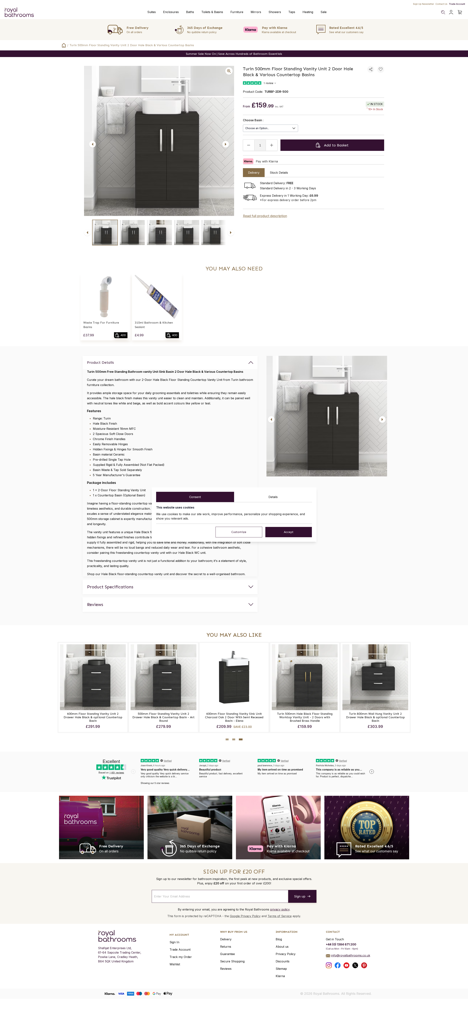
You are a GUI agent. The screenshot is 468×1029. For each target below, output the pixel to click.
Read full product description (265, 216)
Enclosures (171, 12)
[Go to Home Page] (64, 45)
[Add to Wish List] (380, 69)
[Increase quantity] (271, 145)
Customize (238, 532)
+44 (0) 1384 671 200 (341, 944)
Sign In (174, 942)
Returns (225, 946)
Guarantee (227, 954)
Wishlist (175, 964)
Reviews (226, 968)
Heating (307, 12)
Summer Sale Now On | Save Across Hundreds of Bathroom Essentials (234, 54)
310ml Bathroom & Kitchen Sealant (154, 325)
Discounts (282, 961)
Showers (274, 12)
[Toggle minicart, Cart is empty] (460, 12)
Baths (190, 12)
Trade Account (457, 4)
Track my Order (181, 957)
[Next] (225, 144)
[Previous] (92, 144)
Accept (288, 532)
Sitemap (281, 968)
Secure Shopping (232, 961)
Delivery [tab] (253, 172)
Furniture (236, 12)
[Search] (443, 12)
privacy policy (279, 909)
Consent (195, 497)
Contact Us (441, 4)
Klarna (280, 976)
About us (282, 946)
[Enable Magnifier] (229, 71)
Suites (151, 12)
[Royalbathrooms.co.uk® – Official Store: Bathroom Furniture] (19, 12)
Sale (324, 12)
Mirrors (256, 12)
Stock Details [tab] (279, 172)
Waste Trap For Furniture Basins (101, 325)
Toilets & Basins (212, 12)
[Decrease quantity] (249, 145)
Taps (291, 12)
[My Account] (451, 12)
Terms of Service (280, 916)
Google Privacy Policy (245, 916)
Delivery (226, 939)
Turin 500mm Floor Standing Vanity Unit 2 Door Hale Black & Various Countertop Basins (132, 45)
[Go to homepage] (119, 936)
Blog (279, 939)
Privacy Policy (286, 954)
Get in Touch (335, 939)
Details (273, 497)
